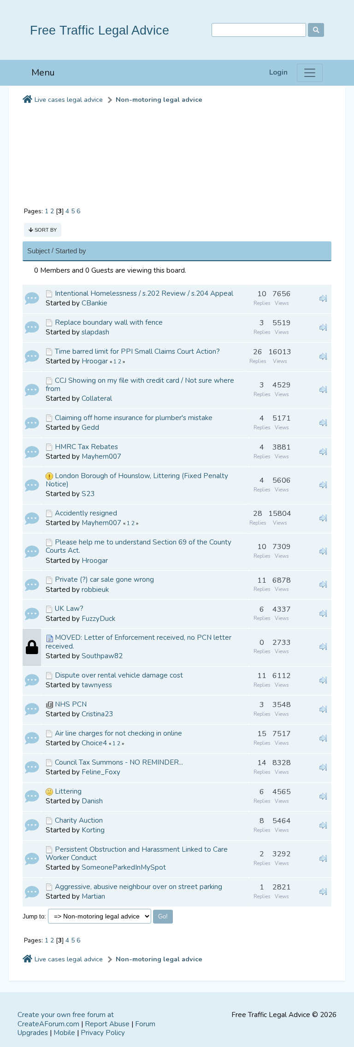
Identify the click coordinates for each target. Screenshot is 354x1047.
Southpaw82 (102, 656)
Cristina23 (97, 714)
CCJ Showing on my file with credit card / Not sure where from (140, 384)
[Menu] (310, 73)
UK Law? (69, 608)
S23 (88, 493)
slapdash (95, 332)
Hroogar (95, 361)
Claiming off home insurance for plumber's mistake (133, 417)
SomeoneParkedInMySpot (124, 867)
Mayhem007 (101, 456)
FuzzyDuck (98, 618)
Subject (38, 251)
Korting (93, 830)
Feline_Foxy (101, 772)
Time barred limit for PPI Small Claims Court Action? (137, 351)
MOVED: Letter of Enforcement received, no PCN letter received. (138, 641)
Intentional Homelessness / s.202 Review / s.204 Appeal (144, 293)
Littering (68, 791)
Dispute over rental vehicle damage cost (119, 675)
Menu (43, 72)
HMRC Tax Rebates (86, 446)
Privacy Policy (103, 1032)
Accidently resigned (86, 513)
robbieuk (95, 589)
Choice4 (94, 743)
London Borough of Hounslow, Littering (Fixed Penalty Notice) (137, 480)
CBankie (94, 303)
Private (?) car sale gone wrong (104, 579)
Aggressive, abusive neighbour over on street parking (138, 886)
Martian (93, 896)
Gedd (90, 427)
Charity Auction (79, 820)
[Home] (27, 100)
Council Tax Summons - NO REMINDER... (119, 762)
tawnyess (97, 685)
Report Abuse (107, 1024)
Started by (70, 251)
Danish (92, 801)
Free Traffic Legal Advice (99, 30)
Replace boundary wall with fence (109, 322)
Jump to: (34, 916)
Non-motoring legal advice (159, 99)
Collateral (97, 398)
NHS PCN (71, 704)
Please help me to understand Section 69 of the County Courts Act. (138, 546)
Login (278, 72)
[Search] (316, 30)
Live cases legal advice (69, 99)
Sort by (45, 230)
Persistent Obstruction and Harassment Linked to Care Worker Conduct (137, 853)
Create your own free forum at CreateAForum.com (66, 1019)
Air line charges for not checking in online (118, 733)
